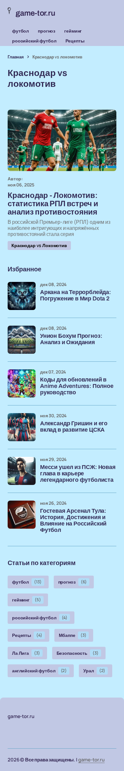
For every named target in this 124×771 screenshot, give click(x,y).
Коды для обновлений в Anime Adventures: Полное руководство (77, 386)
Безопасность (78, 653)
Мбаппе (72, 635)
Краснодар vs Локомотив (39, 245)
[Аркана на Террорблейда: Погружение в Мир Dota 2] (22, 296)
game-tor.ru (91, 759)
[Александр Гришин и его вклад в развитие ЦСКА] (22, 427)
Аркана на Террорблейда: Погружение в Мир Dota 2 (75, 295)
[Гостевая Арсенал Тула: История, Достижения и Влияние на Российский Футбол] (22, 515)
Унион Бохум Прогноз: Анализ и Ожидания (71, 339)
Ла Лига (26, 653)
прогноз (46, 31)
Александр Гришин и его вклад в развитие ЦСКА (73, 426)
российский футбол (34, 41)
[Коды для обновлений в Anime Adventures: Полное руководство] (22, 383)
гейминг (73, 31)
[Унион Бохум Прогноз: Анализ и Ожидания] (22, 340)
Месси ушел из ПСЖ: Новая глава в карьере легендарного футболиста (78, 473)
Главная (16, 57)
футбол (20, 31)
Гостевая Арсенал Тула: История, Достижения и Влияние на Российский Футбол (73, 520)
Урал (94, 671)
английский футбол (39, 671)
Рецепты (75, 41)
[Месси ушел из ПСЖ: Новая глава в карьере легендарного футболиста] (22, 471)
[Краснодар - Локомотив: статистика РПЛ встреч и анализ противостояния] (62, 140)
